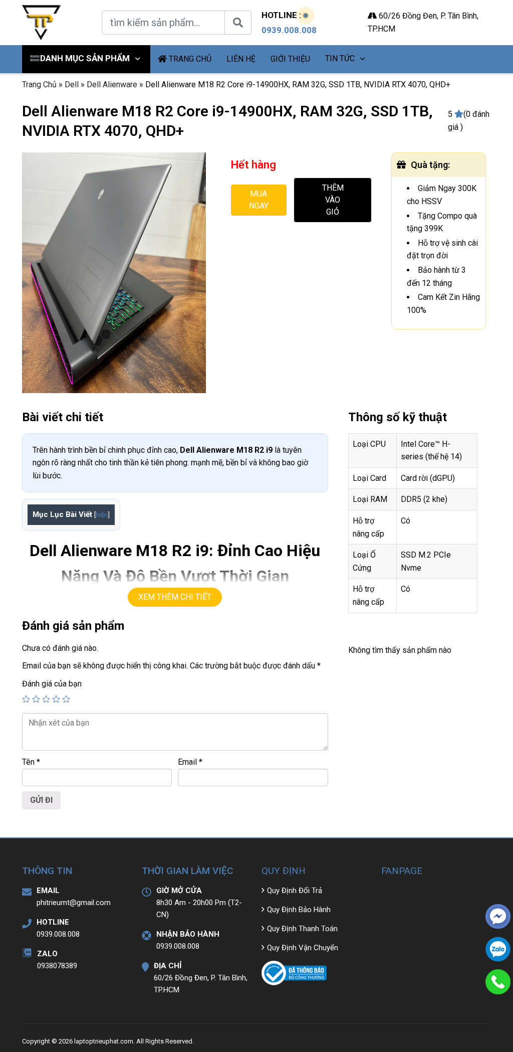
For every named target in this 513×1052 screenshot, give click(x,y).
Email (190, 762)
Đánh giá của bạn (52, 683)
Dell (72, 84)
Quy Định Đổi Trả (294, 890)
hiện (102, 514)
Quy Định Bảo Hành (299, 909)
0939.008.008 (289, 30)
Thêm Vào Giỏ (333, 200)
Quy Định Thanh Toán (302, 928)
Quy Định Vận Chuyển (302, 947)
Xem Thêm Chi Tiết (174, 597)
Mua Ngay (259, 200)
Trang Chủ (39, 84)
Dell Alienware (112, 84)
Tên (31, 762)
